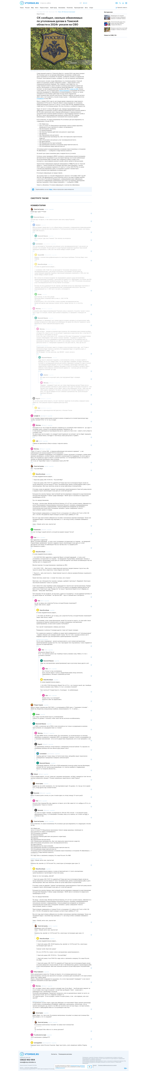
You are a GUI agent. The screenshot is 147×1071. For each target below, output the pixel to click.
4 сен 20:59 (49, 1035)
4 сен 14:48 (50, 416)
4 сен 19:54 (54, 695)
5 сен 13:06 (45, 441)
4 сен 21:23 (52, 733)
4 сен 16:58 (46, 705)
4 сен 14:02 (51, 209)
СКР (62, 11)
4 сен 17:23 (46, 774)
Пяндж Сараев (38, 705)
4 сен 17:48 (56, 661)
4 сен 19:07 (44, 801)
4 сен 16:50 (52, 610)
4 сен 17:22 (42, 714)
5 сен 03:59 (46, 1013)
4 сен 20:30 (46, 971)
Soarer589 (41, 255)
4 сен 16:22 (43, 537)
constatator (39, 244)
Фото (36, 7)
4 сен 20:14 (52, 938)
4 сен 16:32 (48, 551)
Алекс (40, 294)
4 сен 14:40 (54, 255)
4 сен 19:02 (54, 668)
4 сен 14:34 (51, 236)
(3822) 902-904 (27, 1060)
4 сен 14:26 (53, 244)
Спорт (91, 7)
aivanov (38, 225)
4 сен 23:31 (54, 1042)
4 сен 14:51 (50, 308)
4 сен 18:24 (56, 679)
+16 (80, 3)
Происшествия (78, 7)
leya (39, 408)
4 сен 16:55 (48, 398)
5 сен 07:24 (57, 753)
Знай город (53, 7)
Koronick (36, 793)
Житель (38, 308)
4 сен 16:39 (46, 600)
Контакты (54, 1054)
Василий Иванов (39, 217)
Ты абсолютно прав (40, 1035)
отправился (40, 98)
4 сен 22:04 (50, 744)
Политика (70, 7)
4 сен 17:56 (49, 723)
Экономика (61, 7)
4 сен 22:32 (49, 408)
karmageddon (38, 1043)
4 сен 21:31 (50, 986)
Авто (86, 7)
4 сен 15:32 (54, 329)
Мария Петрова (40, 14)
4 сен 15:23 (51, 318)
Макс (50, 189)
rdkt (37, 441)
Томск (22, 7)
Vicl (35, 537)
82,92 (85, 3)
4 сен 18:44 (48, 793)
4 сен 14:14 (43, 225)
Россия (27, 7)
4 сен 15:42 (54, 357)
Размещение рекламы (65, 1054)
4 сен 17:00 (50, 650)
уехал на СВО (74, 89)
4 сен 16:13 (44, 294)
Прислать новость (122, 7)
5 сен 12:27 (55, 1022)
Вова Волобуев (42, 264)
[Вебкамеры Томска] (117, 3)
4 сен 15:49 (50, 264)
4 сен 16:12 (49, 529)
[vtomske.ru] (29, 3)
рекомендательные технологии (78, 1065)
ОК (89, 1066)
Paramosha (37, 529)
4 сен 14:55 (48, 449)
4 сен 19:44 (55, 926)
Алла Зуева (39, 783)
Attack (36, 774)
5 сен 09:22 (53, 763)
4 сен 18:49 (51, 821)
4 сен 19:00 (48, 869)
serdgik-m (37, 416)
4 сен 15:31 (48, 474)
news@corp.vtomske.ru (28, 1062)
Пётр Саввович (38, 972)
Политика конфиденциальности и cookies (107, 1065)
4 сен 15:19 (51, 466)
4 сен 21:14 (57, 382)
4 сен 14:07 (47, 217)
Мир (32, 7)
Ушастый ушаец (39, 209)
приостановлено (64, 90)
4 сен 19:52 (51, 375)
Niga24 (38, 398)
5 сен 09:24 (52, 810)
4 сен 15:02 (50, 425)
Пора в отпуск (44, 7)
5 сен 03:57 (46, 783)
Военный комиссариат (69, 11)
